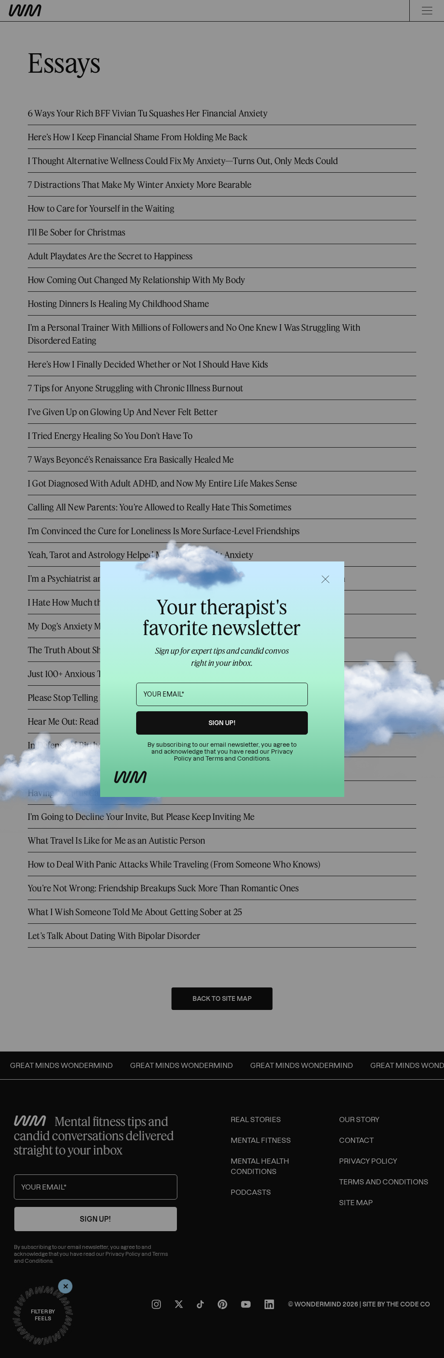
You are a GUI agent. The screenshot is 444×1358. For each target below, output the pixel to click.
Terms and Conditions (237, 758)
